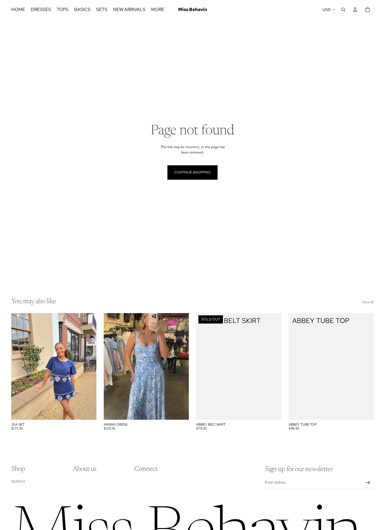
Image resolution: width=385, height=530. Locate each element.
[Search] (343, 9)
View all (368, 302)
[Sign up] (368, 483)
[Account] (355, 9)
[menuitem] (157, 9)
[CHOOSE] (88, 411)
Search (18, 481)
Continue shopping (192, 172)
